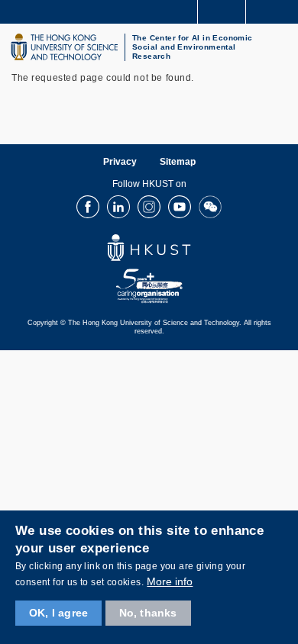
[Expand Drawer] (222, 12)
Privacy (120, 161)
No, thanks (148, 613)
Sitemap (178, 161)
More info (170, 581)
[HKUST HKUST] (64, 47)
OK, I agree (58, 613)
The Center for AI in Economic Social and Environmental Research (192, 47)
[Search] (275, 11)
